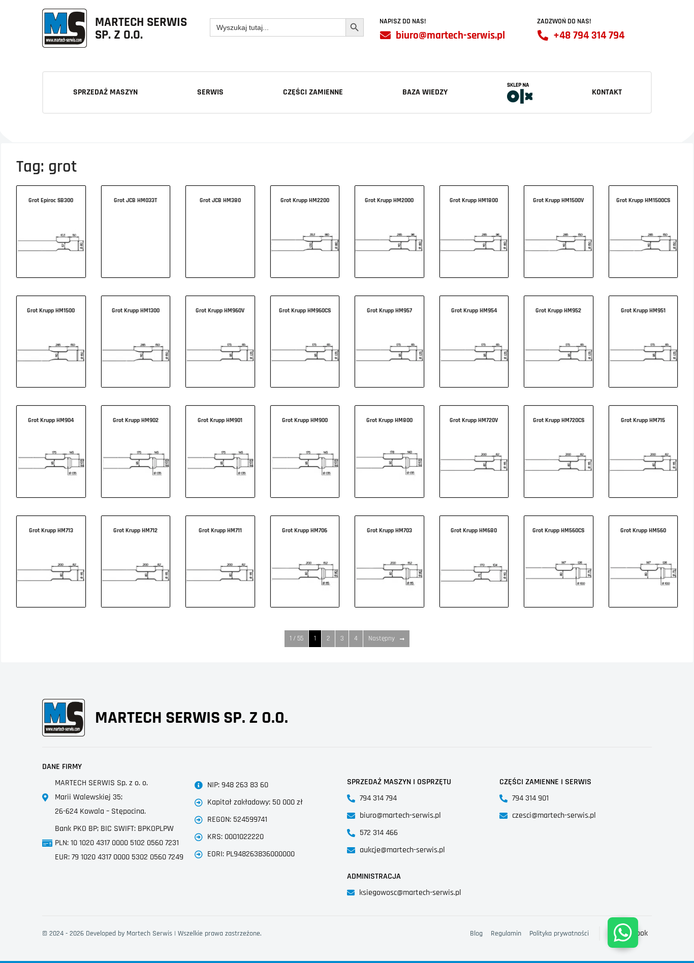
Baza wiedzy (425, 92)
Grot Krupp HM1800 (474, 200)
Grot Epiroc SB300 (50, 200)
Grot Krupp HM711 (220, 530)
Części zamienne (313, 92)
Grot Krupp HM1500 (51, 310)
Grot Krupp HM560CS (558, 530)
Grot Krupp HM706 (304, 530)
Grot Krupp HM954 (474, 310)
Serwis (210, 92)
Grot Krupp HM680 (474, 530)
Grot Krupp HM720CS (558, 420)
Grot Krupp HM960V (220, 310)
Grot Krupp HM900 (305, 420)
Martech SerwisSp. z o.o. (141, 28)
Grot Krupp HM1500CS (643, 200)
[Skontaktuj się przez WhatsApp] (623, 932)
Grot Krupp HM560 (643, 530)
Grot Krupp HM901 (220, 420)
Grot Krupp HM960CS (305, 310)
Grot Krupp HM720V (474, 420)
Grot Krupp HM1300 (136, 310)
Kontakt (607, 92)
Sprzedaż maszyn (105, 92)
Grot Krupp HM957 (389, 310)
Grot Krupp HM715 (643, 420)
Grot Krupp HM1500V (558, 200)
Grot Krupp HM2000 (389, 200)
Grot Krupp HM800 (389, 420)
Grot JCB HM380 (220, 200)
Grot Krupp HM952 (558, 310)
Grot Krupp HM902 (136, 420)
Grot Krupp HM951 (643, 310)
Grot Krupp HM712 (135, 530)
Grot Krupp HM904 (51, 420)
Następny (381, 638)
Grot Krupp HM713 (51, 530)
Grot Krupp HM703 (389, 530)
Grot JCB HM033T (135, 200)
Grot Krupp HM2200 (304, 200)
